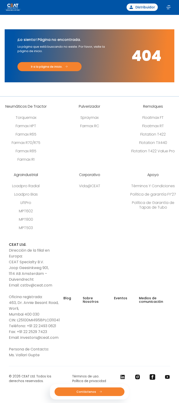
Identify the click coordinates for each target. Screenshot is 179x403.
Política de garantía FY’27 (153, 194)
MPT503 (26, 227)
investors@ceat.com (39, 337)
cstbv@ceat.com (36, 285)
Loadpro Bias (26, 194)
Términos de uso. (85, 376)
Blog (67, 298)
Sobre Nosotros (91, 300)
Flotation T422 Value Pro (153, 151)
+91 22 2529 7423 (32, 331)
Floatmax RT (153, 126)
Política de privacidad (89, 381)
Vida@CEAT (89, 186)
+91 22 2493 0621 (41, 326)
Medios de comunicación (151, 300)
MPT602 (26, 211)
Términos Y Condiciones (153, 186)
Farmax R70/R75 (26, 142)
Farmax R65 (26, 134)
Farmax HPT (26, 126)
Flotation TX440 (153, 142)
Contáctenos (86, 392)
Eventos (120, 298)
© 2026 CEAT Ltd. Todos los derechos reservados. (30, 378)
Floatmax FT (153, 117)
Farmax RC (89, 126)
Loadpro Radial (26, 186)
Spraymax (89, 117)
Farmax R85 (26, 151)
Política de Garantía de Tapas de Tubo (153, 205)
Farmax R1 (25, 159)
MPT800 (26, 219)
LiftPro (26, 202)
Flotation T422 (153, 134)
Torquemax (26, 117)
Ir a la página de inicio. (46, 67)
